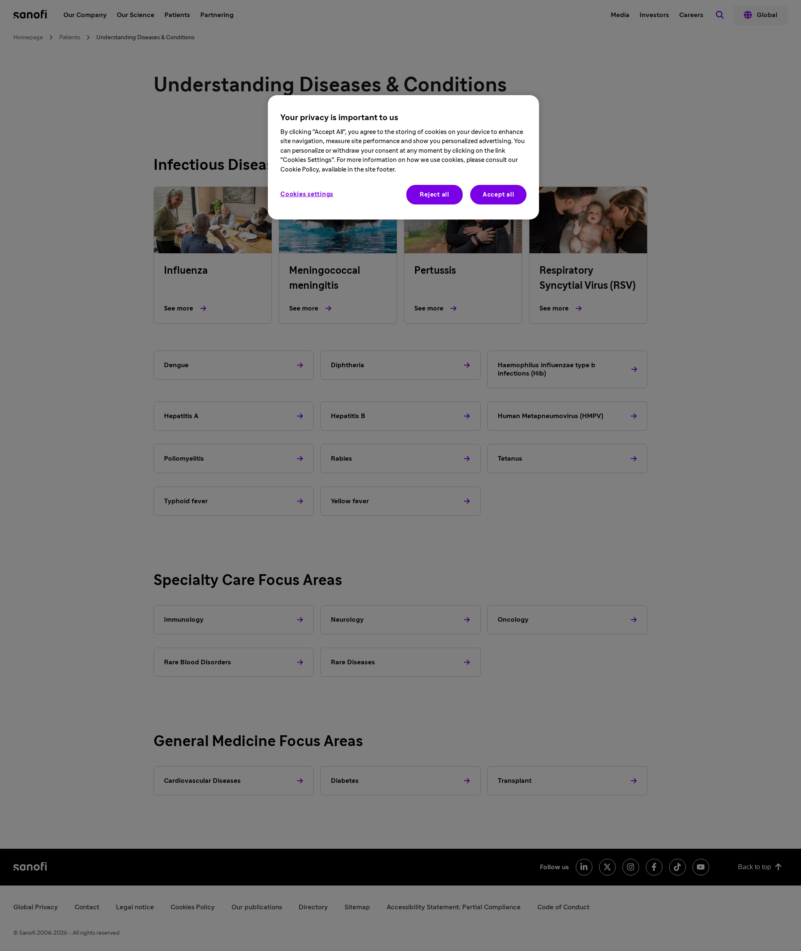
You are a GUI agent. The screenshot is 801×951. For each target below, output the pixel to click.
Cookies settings (306, 194)
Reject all (434, 195)
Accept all (498, 195)
